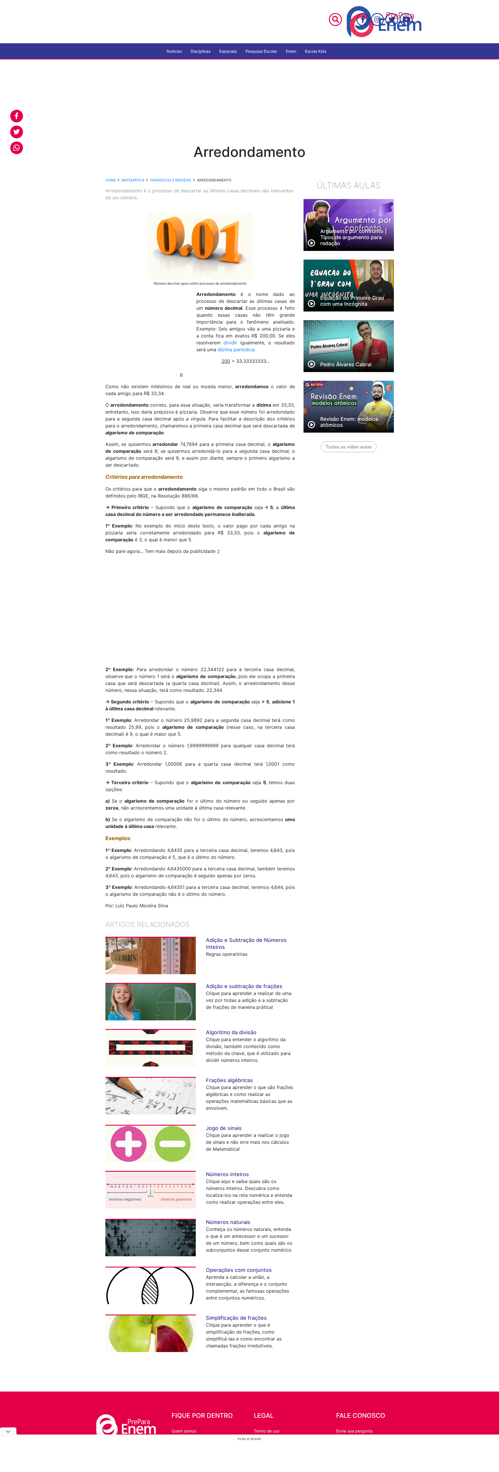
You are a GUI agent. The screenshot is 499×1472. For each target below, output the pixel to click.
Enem (291, 51)
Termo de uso (267, 1430)
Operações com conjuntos (239, 1270)
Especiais (228, 51)
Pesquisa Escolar (261, 51)
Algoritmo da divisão (231, 1032)
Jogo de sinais (224, 1128)
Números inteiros (227, 1174)
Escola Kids (315, 51)
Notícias (174, 51)
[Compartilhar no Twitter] (16, 131)
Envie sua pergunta (354, 1430)
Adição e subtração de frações (244, 986)
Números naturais (228, 1222)
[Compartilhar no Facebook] (16, 116)
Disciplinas (201, 51)
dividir (230, 343)
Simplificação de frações (236, 1318)
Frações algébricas (229, 1080)
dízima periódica (236, 349)
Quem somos (184, 1430)
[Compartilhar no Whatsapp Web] (16, 147)
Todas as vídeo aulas (348, 447)
